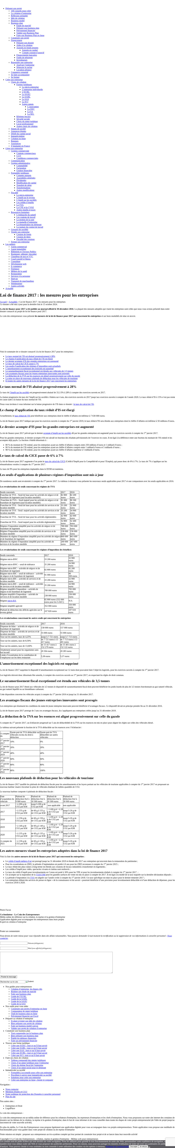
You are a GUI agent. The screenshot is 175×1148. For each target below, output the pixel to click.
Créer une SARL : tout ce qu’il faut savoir (29, 1048)
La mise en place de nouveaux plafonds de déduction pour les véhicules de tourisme (41, 378)
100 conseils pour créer (21, 11)
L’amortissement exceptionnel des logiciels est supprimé (29, 368)
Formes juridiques (24, 84)
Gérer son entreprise (14, 148)
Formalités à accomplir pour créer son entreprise (31, 1072)
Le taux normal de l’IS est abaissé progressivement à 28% (30, 356)
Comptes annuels (23, 175)
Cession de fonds (23, 234)
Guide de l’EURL (19, 996)
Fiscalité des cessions (25, 239)
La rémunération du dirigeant (28, 224)
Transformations (23, 188)
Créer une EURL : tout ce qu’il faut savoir (29, 1053)
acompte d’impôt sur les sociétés (57, 433)
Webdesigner (16, 283)
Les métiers (10, 244)
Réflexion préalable (19, 16)
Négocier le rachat (24, 67)
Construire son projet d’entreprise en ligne (29, 1009)
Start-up (14, 278)
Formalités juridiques (20, 173)
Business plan (17, 23)
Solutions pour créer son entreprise (26, 1077)
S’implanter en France (20, 146)
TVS (32, 878)
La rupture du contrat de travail (29, 227)
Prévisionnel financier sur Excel (24, 1016)
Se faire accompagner (20, 75)
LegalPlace (10, 1108)
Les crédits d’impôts (25, 202)
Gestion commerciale (20, 151)
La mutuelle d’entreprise (26, 222)
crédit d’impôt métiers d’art (20, 861)
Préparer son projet (13, 8)
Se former (15, 77)
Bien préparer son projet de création (26, 1023)
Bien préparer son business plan (24, 1036)
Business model (17, 21)
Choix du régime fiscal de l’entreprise (27, 1065)
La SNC (31, 109)
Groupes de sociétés (19, 229)
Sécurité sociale (23, 119)
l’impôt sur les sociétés (19, 392)
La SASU (26, 94)
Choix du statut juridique (27, 121)
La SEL (30, 114)
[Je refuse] (149, 1147)
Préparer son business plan (27, 28)
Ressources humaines (20, 212)
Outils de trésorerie (24, 57)
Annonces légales (18, 131)
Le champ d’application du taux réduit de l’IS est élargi (29, 359)
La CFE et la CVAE (25, 207)
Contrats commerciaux (26, 153)
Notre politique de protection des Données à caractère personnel (32, 1094)
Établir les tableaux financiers (23, 1038)
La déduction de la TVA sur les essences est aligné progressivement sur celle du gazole (42, 376)
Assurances (16, 143)
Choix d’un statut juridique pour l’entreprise (30, 1063)
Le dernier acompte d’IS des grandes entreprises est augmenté (32, 361)
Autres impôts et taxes (25, 210)
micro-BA (12, 601)
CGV (18, 156)
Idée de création (18, 18)
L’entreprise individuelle (32, 89)
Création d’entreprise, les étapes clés (26, 989)
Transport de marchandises (22, 281)
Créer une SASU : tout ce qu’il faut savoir (29, 1045)
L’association (33, 107)
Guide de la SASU (19, 1001)
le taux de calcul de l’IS (84, 404)
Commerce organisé (19, 72)
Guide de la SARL (19, 999)
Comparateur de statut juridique (24, 1011)
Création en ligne (18, 138)
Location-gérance (23, 70)
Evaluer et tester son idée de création (26, 1021)
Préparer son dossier (25, 43)
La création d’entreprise (21, 13)
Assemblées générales (25, 178)
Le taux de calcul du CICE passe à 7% (22, 364)
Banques (14, 141)
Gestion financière (24, 170)
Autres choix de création (26, 126)
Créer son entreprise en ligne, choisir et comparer (32, 1080)
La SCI (25, 102)
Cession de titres (23, 237)
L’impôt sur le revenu (25, 197)
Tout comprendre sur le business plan (27, 1033)
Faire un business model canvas (24, 1026)
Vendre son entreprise (20, 232)
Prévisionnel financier (25, 30)
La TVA (20, 205)
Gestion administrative (20, 163)
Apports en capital (30, 50)
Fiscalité (14, 192)
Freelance (15, 269)
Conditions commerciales (27, 158)
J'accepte (133, 1147)
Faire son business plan (21, 994)
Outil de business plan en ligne (24, 1013)
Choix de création (18, 82)
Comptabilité (21, 165)
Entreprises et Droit (13, 1106)
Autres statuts (27, 104)
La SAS (25, 99)
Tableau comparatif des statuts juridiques (28, 1060)
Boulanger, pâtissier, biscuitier (24, 254)
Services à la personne (20, 276)
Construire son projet (20, 38)
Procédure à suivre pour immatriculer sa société (31, 1075)
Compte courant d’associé (33, 52)
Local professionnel (24, 124)
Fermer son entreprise (20, 242)
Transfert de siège (24, 185)
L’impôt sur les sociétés (26, 200)
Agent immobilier (18, 249)
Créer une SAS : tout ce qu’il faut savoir (28, 1050)
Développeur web (18, 264)
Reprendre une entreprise (22, 62)
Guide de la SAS (18, 1004)
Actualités (13, 302)
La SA (30, 111)
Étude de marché (23, 25)
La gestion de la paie (25, 220)
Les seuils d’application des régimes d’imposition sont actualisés (33, 366)
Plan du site (10, 1096)
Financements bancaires (26, 55)
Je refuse (143, 1147)
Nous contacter (11, 1089)
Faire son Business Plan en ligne (30, 35)
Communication (18, 161)
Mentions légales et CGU (16, 1092)
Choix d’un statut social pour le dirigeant (28, 1068)
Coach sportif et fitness (21, 259)
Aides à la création (24, 45)
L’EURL (26, 92)
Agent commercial (19, 247)
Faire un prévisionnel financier (24, 1040)
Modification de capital (26, 183)
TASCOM (40, 875)
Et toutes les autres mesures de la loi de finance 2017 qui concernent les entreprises (41, 381)
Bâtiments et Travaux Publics (23, 251)
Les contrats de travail (25, 217)
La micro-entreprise (30, 87)
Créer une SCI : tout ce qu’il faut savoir (28, 1055)
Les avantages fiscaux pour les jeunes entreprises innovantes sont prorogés (37, 373)
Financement (16, 40)
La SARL (26, 97)
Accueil (3, 302)
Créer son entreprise (14, 79)
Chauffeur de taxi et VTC (22, 256)
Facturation (21, 168)
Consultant (15, 261)
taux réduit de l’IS (22, 416)
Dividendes (21, 180)
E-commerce (16, 266)
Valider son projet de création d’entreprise (29, 1028)
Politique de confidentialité (117, 1146)
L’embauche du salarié (26, 215)
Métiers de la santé (19, 271)
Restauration (16, 274)
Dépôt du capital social (21, 134)
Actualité (9, 288)
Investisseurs (21, 60)
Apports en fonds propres (27, 48)
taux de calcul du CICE (55, 461)
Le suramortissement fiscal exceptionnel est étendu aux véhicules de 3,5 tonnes (39, 371)
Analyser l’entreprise (25, 65)
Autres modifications (25, 190)
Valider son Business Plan (27, 33)
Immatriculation (17, 136)
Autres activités (17, 286)
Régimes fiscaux (23, 116)
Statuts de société (18, 129)
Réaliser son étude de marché (23, 991)
